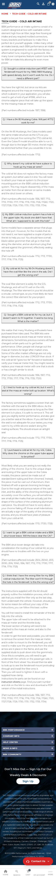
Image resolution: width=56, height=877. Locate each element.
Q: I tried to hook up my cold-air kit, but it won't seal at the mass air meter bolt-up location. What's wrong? (28, 390)
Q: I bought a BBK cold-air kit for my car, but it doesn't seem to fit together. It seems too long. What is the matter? (28, 318)
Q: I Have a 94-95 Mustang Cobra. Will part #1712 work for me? (28, 121)
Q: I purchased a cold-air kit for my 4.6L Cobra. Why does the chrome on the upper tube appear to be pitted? (28, 453)
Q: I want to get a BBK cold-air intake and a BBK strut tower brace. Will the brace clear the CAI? (28, 534)
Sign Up (28, 781)
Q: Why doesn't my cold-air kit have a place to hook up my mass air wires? (28, 165)
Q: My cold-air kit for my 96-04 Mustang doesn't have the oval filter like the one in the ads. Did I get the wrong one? (28, 271)
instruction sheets (10, 682)
